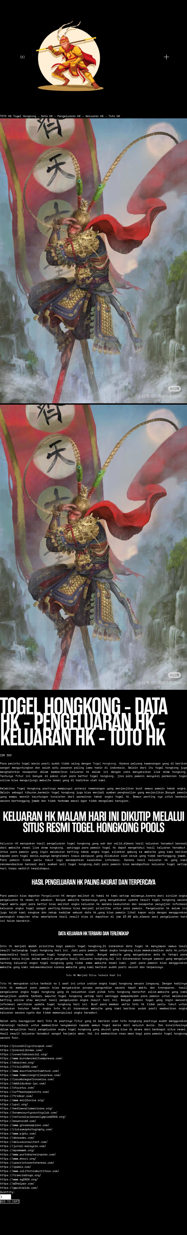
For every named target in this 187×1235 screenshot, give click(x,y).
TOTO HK (6, 116)
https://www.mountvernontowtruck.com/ (29, 1071)
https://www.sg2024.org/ (19, 1179)
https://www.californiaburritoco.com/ (29, 1171)
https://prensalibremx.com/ (21, 1050)
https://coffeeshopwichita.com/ (24, 1092)
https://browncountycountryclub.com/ (29, 1112)
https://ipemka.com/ (15, 1167)
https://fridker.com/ (16, 1096)
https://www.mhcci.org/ (18, 1159)
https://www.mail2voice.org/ (22, 1100)
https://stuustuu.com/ (17, 1087)
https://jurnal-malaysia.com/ (23, 1146)
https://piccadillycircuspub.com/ (26, 1046)
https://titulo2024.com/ (19, 1067)
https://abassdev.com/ (17, 1138)
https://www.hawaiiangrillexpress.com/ (30, 1075)
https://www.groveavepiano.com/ (24, 1125)
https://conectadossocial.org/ (24, 1054)
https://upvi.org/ (14, 1104)
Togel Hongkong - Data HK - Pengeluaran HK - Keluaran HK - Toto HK (66, 116)
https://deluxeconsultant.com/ (24, 1142)
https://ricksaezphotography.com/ (26, 1129)
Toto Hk (6, 983)
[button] (9, 1201)
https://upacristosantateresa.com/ (27, 1163)
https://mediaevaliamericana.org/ (26, 1108)
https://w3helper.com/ (17, 1183)
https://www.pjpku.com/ (18, 1133)
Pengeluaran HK (52, 896)
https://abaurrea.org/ (17, 1062)
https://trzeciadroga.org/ (20, 1175)
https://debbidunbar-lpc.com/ (23, 1083)
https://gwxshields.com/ (19, 1188)
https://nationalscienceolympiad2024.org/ (33, 1117)
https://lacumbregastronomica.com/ (27, 1079)
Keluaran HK (9, 843)
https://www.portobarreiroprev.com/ (28, 1154)
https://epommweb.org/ (17, 1150)
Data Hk (6, 946)
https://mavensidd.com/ (18, 1121)
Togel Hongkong (104, 763)
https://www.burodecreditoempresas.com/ (31, 1058)
